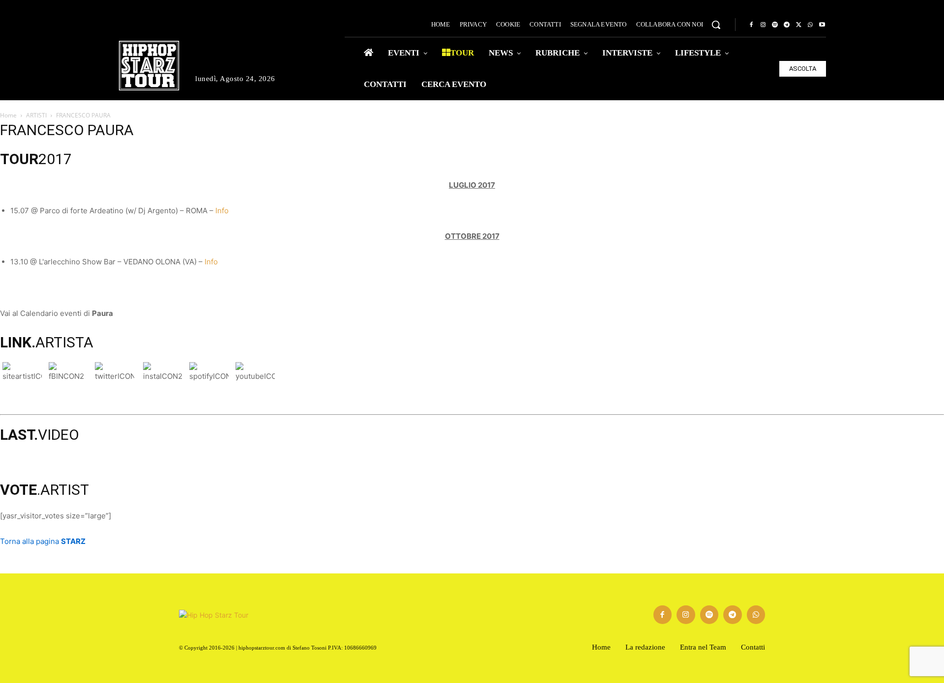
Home (8, 115)
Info (222, 210)
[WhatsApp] (810, 25)
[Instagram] (763, 25)
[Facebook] (751, 25)
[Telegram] (787, 25)
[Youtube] (822, 25)
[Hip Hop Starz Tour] (149, 65)
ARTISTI (36, 115)
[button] (716, 24)
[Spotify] (775, 25)
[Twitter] (798, 25)
